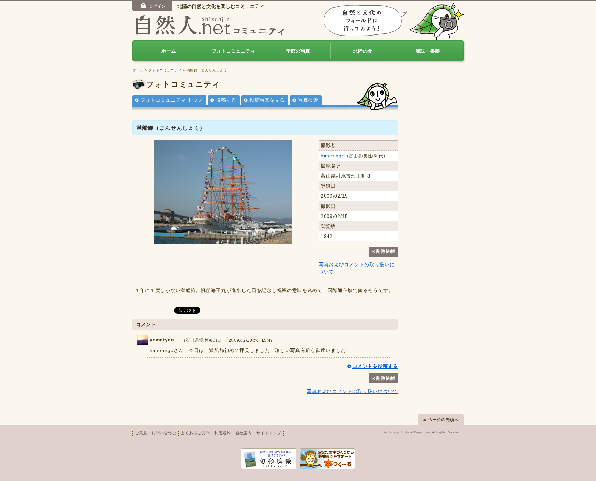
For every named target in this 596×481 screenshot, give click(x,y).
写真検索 (308, 100)
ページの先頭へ (443, 419)
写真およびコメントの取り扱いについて (352, 391)
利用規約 (222, 433)
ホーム (168, 51)
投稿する (226, 100)
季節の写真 (298, 51)
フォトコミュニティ (233, 51)
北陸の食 (362, 51)
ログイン (157, 6)
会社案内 (243, 433)
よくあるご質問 (195, 433)
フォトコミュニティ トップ (171, 100)
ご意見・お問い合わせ (155, 433)
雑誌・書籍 (428, 51)
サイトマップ (268, 433)
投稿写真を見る (267, 100)
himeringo (333, 155)
